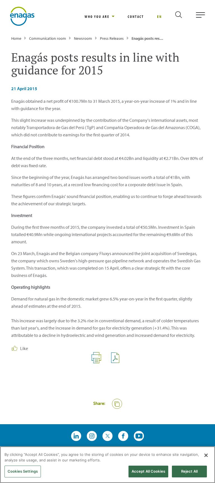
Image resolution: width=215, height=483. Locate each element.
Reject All (189, 471)
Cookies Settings (23, 471)
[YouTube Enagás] (139, 436)
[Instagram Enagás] (92, 436)
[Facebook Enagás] (123, 436)
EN (159, 16)
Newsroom (83, 38)
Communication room (47, 38)
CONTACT (136, 16)
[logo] (22, 15)
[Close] (206, 455)
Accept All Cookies (148, 471)
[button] (117, 404)
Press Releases (112, 38)
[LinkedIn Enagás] (76, 436)
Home (16, 38)
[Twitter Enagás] (107, 436)
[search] (183, 16)
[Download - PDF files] (117, 362)
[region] (106, 16)
